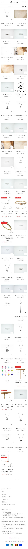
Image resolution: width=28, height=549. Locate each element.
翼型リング (7, 337)
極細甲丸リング (21, 258)
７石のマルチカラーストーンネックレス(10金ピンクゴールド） (7, 471)
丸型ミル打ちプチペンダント (21, 116)
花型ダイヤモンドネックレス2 (7, 359)
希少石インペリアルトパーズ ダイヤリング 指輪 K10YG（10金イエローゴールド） (7, 238)
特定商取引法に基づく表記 (8, 504)
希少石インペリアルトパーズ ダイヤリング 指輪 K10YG (21, 213)
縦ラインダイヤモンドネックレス (21, 317)
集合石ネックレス (7, 428)
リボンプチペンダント (7, 77)
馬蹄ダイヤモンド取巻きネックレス (7, 448)
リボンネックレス (20, 57)
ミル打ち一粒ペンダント (7, 23)
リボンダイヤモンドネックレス (7, 58)
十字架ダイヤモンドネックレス (21, 172)
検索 (3, 491)
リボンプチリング (20, 77)
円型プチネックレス (7, 151)
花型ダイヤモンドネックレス (21, 338)
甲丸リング (7, 295)
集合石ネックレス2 (21, 428)
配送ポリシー (5, 502)
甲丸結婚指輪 (7, 303)
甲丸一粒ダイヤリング (20, 295)
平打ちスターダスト (21, 235)
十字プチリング (7, 171)
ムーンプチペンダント (20, 23)
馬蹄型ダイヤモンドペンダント (21, 448)
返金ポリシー (5, 499)
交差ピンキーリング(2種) (20, 135)
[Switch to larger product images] (23, 6)
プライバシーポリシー (7, 497)
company (4, 494)
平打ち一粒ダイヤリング (7, 258)
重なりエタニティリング (21, 404)
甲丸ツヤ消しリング (21, 277)
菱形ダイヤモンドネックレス (21, 359)
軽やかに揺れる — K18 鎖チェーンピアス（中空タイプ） (21, 382)
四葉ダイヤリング (20, 191)
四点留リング (7, 191)
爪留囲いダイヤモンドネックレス (7, 278)
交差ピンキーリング (7, 135)
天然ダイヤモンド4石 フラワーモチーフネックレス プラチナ (7, 213)
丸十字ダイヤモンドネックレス (7, 116)
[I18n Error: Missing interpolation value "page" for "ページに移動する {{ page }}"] (9, 480)
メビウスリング (21, 41)
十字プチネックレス (21, 151)
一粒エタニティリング (7, 94)
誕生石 (7, 381)
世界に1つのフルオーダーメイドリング (20, 95)
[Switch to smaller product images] (25, 6)
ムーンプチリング (7, 41)
